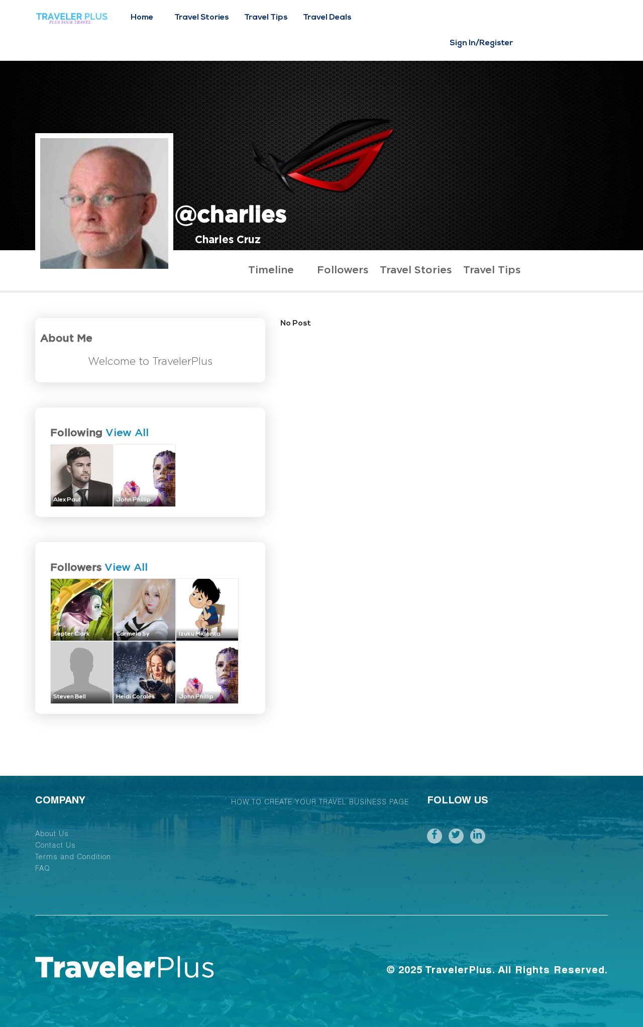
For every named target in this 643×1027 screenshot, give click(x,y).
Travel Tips (266, 18)
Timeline (271, 270)
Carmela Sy (133, 634)
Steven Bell (69, 697)
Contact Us (55, 846)
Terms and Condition (73, 857)
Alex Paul (66, 500)
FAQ (42, 869)
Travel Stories (201, 18)
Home (142, 18)
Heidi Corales (135, 697)
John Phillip (133, 500)
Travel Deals (327, 18)
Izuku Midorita (200, 634)
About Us (52, 834)
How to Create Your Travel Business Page (320, 802)
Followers (342, 270)
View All (127, 433)
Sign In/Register (481, 43)
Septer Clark (71, 634)
